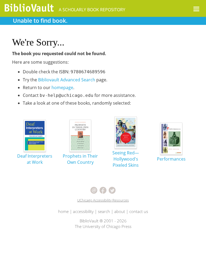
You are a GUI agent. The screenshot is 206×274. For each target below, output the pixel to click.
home (63, 211)
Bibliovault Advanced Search (66, 80)
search (104, 211)
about (119, 211)
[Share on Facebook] (103, 190)
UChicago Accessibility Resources (103, 200)
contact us (138, 211)
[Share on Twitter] (112, 190)
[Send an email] (94, 190)
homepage (62, 87)
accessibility (83, 211)
